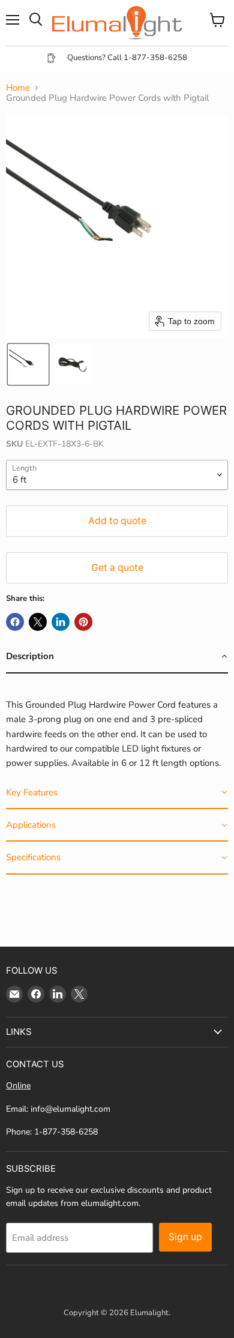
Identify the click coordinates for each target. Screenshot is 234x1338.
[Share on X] (38, 622)
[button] (28, 364)
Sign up (185, 1237)
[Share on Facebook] (15, 622)
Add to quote (117, 520)
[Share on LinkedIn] (61, 622)
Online (18, 1085)
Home (18, 88)
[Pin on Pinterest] (83, 622)
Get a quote (117, 567)
